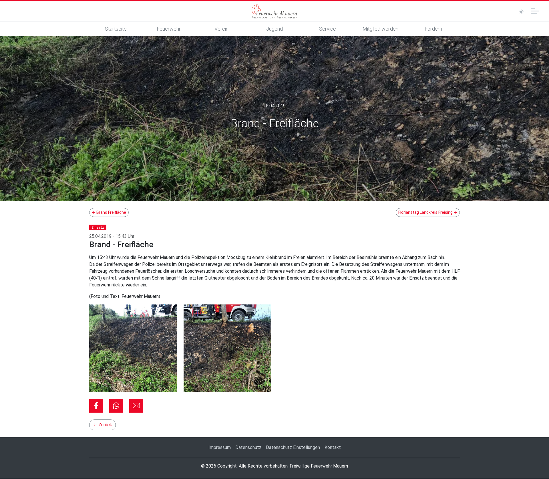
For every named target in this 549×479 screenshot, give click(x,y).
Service (327, 29)
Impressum (219, 447)
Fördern (433, 29)
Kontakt (333, 447)
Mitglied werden (380, 29)
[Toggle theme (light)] (521, 12)
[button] (96, 406)
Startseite (116, 29)
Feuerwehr (169, 29)
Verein (221, 29)
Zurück (102, 424)
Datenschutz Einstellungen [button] (293, 447)
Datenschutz (248, 447)
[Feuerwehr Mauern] (274, 11)
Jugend (274, 29)
